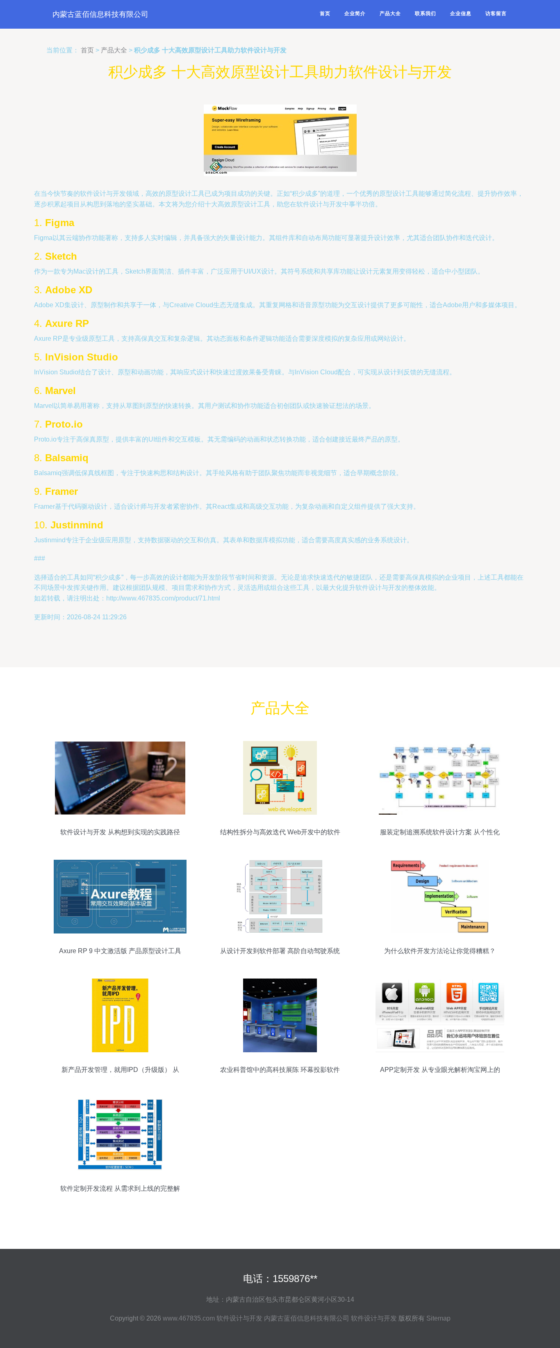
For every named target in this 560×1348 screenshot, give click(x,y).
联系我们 (425, 13)
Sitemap (438, 1318)
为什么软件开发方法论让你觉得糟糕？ (440, 950)
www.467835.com (189, 1318)
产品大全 (390, 13)
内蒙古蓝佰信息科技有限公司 (100, 14)
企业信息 (460, 13)
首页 (325, 13)
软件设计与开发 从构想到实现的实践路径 (120, 832)
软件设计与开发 (239, 1318)
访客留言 (496, 13)
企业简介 (355, 13)
